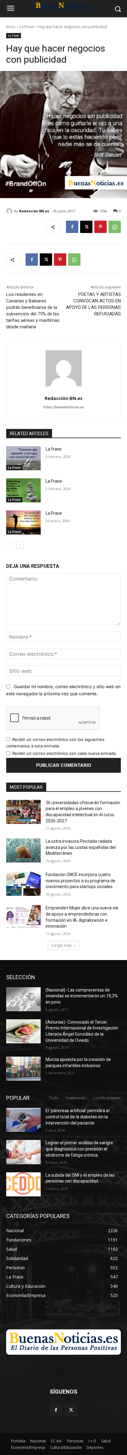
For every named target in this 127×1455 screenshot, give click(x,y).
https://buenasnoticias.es (63, 407)
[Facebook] (72, 227)
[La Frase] (23, 490)
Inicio (10, 26)
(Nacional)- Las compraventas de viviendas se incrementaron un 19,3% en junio (82, 995)
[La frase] (23, 458)
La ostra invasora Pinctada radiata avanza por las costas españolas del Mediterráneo (81, 847)
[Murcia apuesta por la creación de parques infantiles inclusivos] (23, 1069)
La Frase (26, 26)
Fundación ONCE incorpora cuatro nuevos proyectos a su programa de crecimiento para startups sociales (80, 880)
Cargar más (61, 945)
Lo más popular (107, 1097)
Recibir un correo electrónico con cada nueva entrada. (64, 753)
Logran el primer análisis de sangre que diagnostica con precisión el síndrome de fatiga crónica (79, 1148)
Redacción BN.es (34, 211)
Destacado (75, 1097)
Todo (53, 1097)
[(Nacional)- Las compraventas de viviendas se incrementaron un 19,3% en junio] (23, 999)
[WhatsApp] (115, 227)
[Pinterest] (100, 227)
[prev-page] (10, 545)
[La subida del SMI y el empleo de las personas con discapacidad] (23, 1184)
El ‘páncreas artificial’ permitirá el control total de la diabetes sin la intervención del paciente (77, 1116)
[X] (86, 227)
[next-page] (20, 545)
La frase (54, 449)
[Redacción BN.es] (10, 211)
